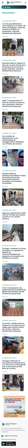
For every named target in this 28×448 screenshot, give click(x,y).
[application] (14, 7)
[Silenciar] (5, 7)
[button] (2, 2)
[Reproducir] (3, 7)
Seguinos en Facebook (11, 435)
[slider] (9, 7)
